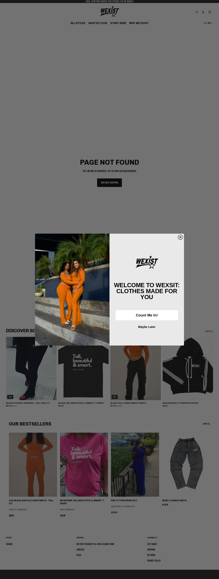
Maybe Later (147, 327)
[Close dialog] (180, 237)
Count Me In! (147, 315)
